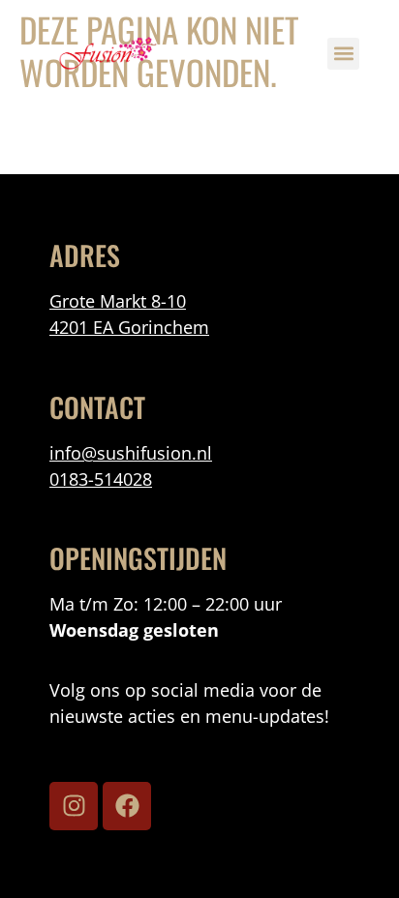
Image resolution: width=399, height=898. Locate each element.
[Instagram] (73, 806)
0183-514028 (100, 479)
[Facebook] (127, 806)
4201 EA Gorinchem (129, 327)
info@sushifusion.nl (130, 452)
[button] (343, 54)
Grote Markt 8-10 (117, 301)
